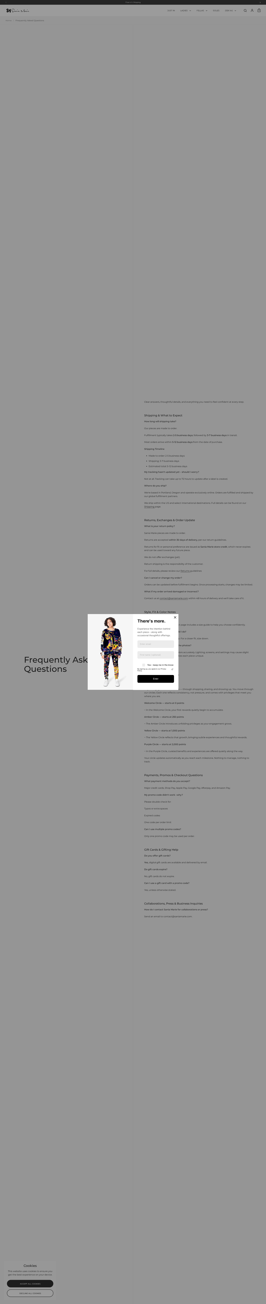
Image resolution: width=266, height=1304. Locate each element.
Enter (155, 679)
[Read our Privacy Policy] (172, 669)
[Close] (175, 617)
